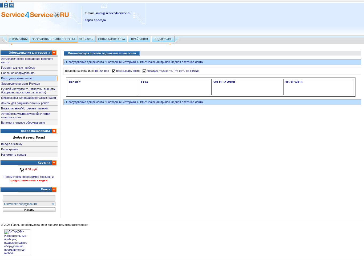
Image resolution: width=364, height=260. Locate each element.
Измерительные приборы (18, 67)
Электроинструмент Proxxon (20, 83)
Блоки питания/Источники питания (24, 108)
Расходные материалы (16, 78)
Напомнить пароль (14, 154)
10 (96, 70)
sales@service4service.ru (113, 13)
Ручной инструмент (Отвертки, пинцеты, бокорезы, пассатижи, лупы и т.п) (28, 90)
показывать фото (128, 70)
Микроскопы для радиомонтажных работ (28, 97)
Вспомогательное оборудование (23, 122)
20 (101, 70)
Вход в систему (11, 143)
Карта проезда (95, 20)
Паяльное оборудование (17, 72)
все (106, 70)
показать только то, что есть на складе (173, 70)
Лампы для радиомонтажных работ (25, 103)
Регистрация (9, 149)
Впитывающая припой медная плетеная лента (171, 62)
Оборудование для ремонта (85, 62)
